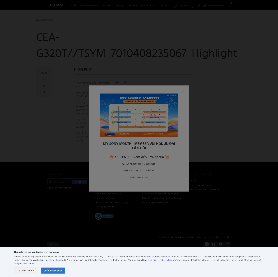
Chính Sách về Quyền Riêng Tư (162, 259)
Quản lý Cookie (26, 270)
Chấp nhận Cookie (53, 270)
